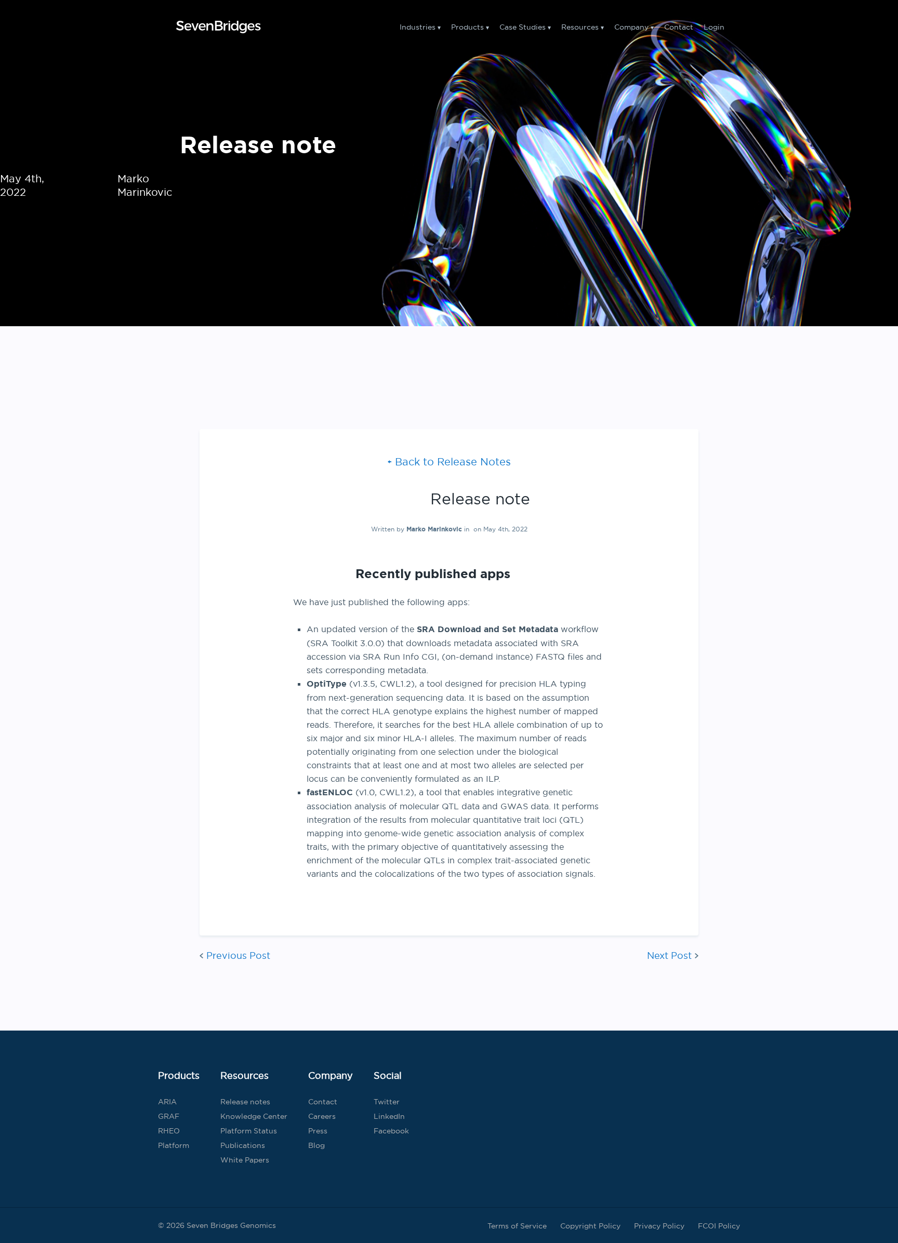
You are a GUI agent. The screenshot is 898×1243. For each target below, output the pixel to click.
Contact (678, 27)
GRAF (168, 1116)
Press (317, 1130)
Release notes (245, 1101)
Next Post (669, 955)
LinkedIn (389, 1116)
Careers (322, 1116)
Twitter (387, 1101)
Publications (242, 1145)
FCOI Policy (719, 1226)
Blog (316, 1145)
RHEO (169, 1130)
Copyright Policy (590, 1226)
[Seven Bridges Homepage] (218, 27)
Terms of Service (517, 1226)
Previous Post (238, 955)
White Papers (244, 1160)
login (714, 27)
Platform (173, 1145)
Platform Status (248, 1130)
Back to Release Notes (453, 461)
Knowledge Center (253, 1116)
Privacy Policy (659, 1226)
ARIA (167, 1101)
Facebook (391, 1130)
